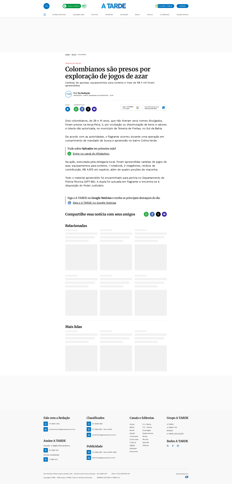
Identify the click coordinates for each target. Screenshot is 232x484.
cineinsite (134, 436)
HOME (67, 54)
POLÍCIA (150, 14)
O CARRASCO (164, 14)
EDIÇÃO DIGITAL (182, 14)
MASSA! (170, 430)
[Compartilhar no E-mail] (94, 109)
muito (145, 436)
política (146, 445)
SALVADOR (124, 14)
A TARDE (170, 424)
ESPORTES (109, 14)
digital (132, 445)
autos (132, 424)
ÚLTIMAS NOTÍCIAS (59, 14)
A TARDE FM (172, 427)
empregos (147, 430)
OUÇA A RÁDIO (73, 6)
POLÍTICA (94, 14)
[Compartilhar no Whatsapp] (76, 109)
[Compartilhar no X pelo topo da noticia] (88, 109)
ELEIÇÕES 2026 (78, 14)
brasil (132, 430)
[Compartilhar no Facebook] (82, 109)
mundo (145, 439)
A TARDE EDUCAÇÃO (175, 434)
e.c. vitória (147, 427)
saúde (132, 433)
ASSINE (183, 6)
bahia (74, 54)
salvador (133, 448)
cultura (133, 442)
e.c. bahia (147, 424)
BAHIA (137, 14)
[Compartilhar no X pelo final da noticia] (158, 214)
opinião (146, 442)
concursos (134, 439)
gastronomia (148, 433)
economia (134, 451)
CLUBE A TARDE (165, 6)
